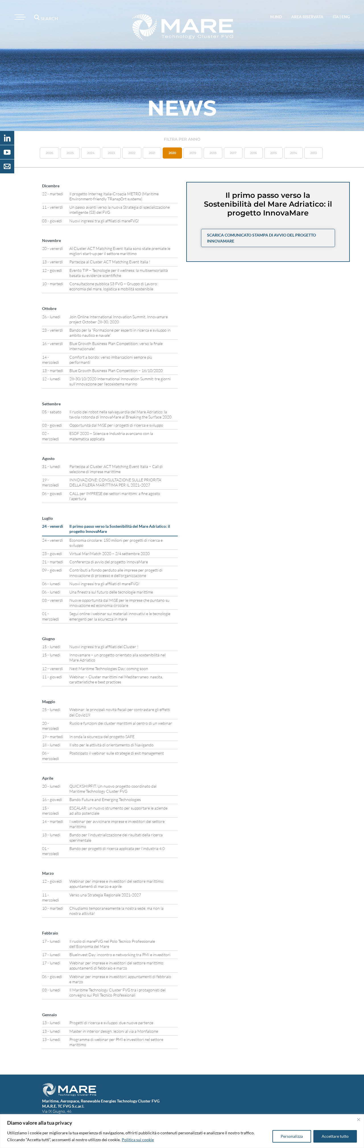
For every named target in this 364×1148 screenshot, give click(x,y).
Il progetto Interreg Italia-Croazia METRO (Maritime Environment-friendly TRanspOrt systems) (114, 196)
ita (336, 16)
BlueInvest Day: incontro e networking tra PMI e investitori (119, 954)
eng (346, 16)
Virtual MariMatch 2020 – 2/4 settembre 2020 (109, 553)
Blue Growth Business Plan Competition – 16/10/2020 (116, 370)
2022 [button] (131, 153)
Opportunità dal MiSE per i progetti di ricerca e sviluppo (116, 425)
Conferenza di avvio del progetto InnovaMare (108, 561)
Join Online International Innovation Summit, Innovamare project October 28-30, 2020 (118, 319)
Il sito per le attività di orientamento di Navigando (111, 744)
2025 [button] (70, 153)
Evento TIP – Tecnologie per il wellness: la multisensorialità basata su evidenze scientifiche (118, 273)
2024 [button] (90, 153)
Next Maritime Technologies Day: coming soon (108, 668)
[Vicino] (358, 1119)
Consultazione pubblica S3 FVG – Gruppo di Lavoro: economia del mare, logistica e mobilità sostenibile (113, 286)
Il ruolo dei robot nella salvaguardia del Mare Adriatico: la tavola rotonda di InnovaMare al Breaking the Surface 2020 (120, 414)
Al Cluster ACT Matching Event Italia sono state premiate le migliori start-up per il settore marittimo (119, 251)
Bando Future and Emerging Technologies (105, 799)
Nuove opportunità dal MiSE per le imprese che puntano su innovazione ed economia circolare (119, 603)
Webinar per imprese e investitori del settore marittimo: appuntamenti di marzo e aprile (116, 884)
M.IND (276, 16)
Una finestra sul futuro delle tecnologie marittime (111, 592)
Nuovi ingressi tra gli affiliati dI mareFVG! (104, 583)
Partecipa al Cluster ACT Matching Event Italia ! (109, 261)
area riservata (307, 16)
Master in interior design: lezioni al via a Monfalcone (113, 1031)
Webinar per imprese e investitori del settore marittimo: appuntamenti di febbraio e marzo (116, 965)
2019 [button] (192, 153)
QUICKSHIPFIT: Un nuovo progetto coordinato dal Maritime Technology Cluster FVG (112, 789)
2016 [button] (253, 153)
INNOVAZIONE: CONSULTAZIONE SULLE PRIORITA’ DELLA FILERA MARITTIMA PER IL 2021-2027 (115, 482)
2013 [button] (313, 153)
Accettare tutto (335, 1136)
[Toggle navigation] (19, 17)
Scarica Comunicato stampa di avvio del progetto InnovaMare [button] (261, 238)
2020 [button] (172, 153)
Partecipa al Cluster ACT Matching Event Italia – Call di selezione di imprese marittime (116, 469)
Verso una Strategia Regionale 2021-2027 (105, 894)
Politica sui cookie (138, 1139)
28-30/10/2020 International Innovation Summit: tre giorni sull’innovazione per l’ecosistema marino (120, 381)
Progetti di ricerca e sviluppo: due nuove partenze (111, 1022)
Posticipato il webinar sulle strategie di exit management (116, 753)
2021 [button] (152, 153)
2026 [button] (49, 153)
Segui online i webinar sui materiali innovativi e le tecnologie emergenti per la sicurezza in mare (119, 616)
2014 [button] (293, 153)
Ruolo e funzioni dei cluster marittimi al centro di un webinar (120, 723)
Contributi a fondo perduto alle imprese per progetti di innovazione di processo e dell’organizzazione (115, 573)
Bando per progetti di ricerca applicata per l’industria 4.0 (117, 848)
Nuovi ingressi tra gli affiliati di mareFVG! (104, 220)
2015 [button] (273, 153)
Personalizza (292, 1136)
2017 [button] (233, 153)
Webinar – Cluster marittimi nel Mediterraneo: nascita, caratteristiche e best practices (116, 679)
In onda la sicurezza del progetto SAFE (102, 736)
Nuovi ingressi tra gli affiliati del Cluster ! (103, 646)
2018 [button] (213, 153)
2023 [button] (111, 153)
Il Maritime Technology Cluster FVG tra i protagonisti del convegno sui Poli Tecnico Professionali (117, 992)
